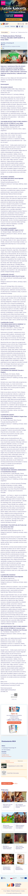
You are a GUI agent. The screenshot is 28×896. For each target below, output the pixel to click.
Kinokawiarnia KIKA (9, 741)
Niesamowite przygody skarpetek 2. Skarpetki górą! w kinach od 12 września (8, 828)
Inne (16, 865)
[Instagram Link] (17, 26)
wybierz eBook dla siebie (14, 722)
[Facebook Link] (19, 26)
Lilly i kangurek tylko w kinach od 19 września (20, 806)
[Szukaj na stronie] (21, 24)
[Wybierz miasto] (23, 24)
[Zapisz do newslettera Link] (22, 26)
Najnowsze (20, 761)
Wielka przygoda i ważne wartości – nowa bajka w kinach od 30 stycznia (20, 828)
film (16, 783)
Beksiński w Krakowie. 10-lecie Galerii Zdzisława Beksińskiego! (7, 848)
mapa (3, 44)
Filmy (4, 823)
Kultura (4, 844)
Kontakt (7, 26)
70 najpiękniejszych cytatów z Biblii (15, 766)
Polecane (8, 761)
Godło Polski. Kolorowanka (13, 773)
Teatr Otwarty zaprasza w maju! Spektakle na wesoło (20, 848)
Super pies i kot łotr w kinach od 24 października (8, 806)
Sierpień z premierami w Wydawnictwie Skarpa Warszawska (20, 868)
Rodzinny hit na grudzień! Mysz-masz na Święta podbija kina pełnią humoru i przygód (7, 869)
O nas (4, 891)
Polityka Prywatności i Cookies (18, 891)
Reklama (12, 26)
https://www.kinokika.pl (6, 756)
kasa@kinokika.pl (5, 755)
